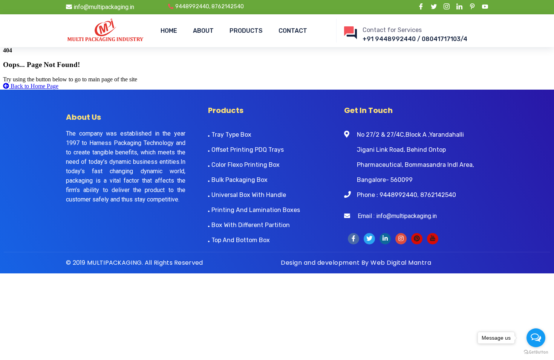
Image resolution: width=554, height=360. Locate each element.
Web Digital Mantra (400, 262)
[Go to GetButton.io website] (536, 352)
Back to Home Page (33, 86)
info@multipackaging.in (103, 7)
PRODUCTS (246, 30)
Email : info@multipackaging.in (393, 216)
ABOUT (203, 30)
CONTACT (293, 30)
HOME (169, 30)
